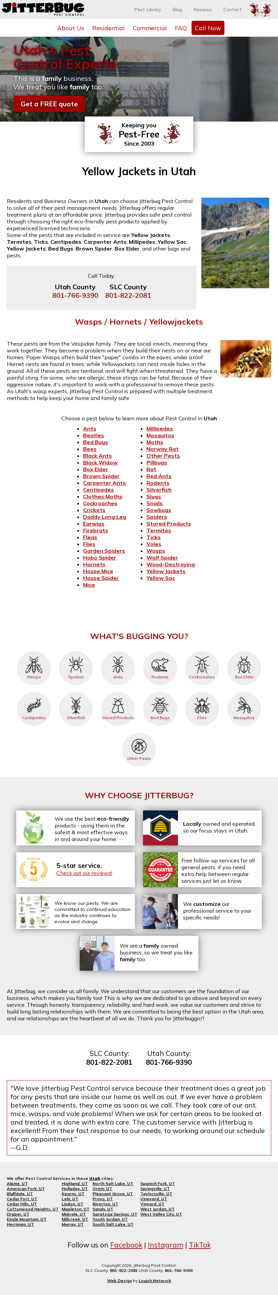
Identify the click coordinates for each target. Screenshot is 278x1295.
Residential (108, 28)
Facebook (126, 1244)
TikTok (200, 1244)
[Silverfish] (76, 692)
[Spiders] (76, 651)
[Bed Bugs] (160, 692)
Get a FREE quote (49, 103)
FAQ (181, 28)
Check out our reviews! (84, 873)
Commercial (150, 28)
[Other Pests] (139, 732)
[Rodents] (160, 651)
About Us (70, 28)
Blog (177, 9)
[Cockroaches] (202, 651)
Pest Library (148, 9)
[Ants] (118, 651)
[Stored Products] (118, 692)
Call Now (208, 28)
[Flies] (202, 692)
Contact (232, 9)
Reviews (203, 9)
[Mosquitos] (244, 692)
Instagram (165, 1244)
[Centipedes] (34, 692)
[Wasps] (34, 651)
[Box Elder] (244, 651)
